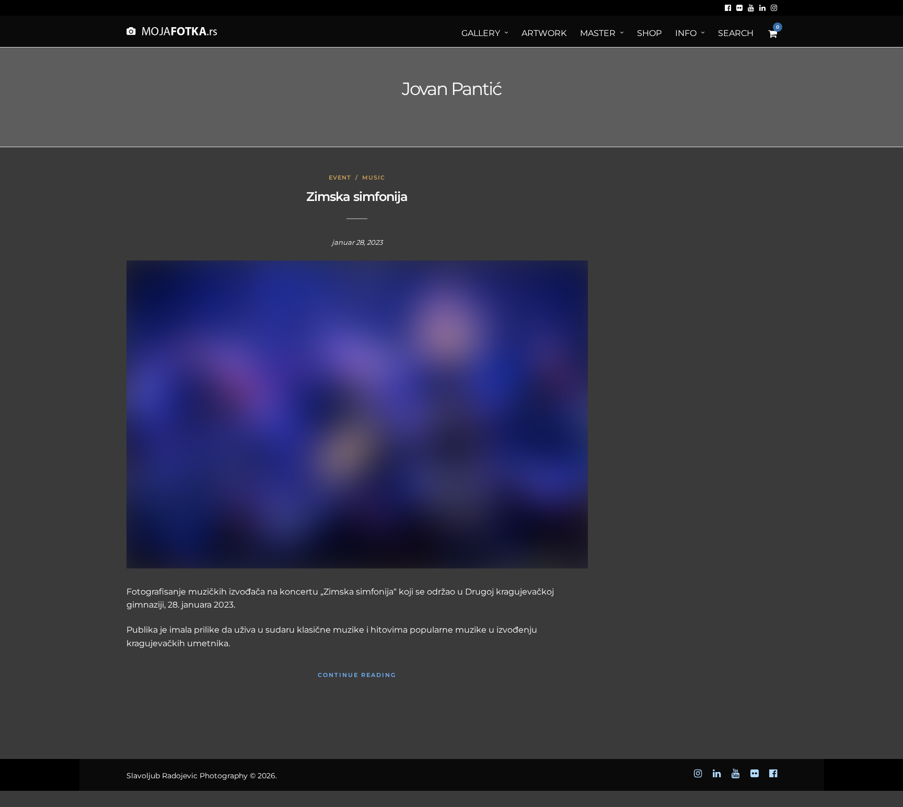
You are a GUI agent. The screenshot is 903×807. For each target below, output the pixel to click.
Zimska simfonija (357, 196)
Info (686, 33)
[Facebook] (728, 8)
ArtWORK (544, 33)
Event (340, 177)
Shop (649, 33)
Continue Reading (357, 675)
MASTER (598, 33)
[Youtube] (751, 8)
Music (373, 177)
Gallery (480, 33)
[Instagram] (774, 8)
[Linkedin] (762, 8)
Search (736, 33)
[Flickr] (739, 8)
